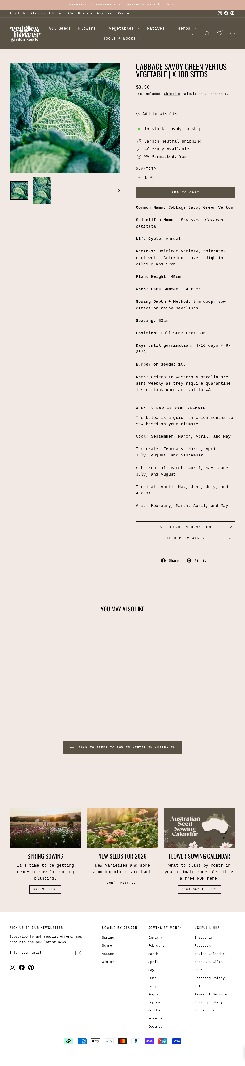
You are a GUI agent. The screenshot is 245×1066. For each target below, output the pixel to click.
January (155, 937)
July (152, 986)
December (156, 1027)
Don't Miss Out (122, 883)
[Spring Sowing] (45, 828)
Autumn (108, 954)
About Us (18, 13)
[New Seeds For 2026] (122, 828)
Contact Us (205, 1010)
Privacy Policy (209, 1002)
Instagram (204, 937)
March (153, 954)
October (155, 1010)
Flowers (88, 28)
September (157, 1002)
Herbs (185, 28)
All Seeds (60, 28)
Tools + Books (120, 38)
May (151, 970)
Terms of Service (211, 994)
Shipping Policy (210, 978)
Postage (85, 13)
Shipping (172, 94)
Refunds (202, 986)
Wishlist (105, 13)
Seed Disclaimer (185, 538)
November (156, 1018)
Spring (108, 937)
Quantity (146, 168)
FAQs (70, 13)
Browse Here (45, 889)
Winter (108, 962)
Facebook (203, 946)
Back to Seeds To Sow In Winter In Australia (125, 747)
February (156, 946)
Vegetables (122, 28)
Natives (157, 28)
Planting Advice (45, 13)
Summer (108, 946)
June (152, 978)
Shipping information (186, 527)
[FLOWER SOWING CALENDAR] (199, 828)
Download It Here (199, 889)
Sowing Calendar (210, 954)
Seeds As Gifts (209, 962)
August (154, 994)
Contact (125, 13)
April (153, 962)
